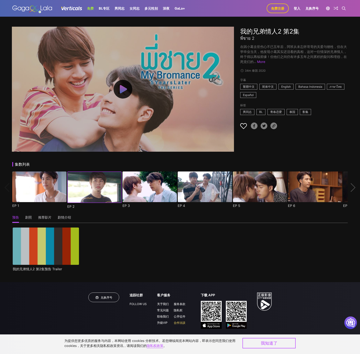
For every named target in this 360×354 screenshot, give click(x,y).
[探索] (336, 8)
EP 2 (71, 206)
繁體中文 (249, 86)
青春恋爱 (276, 112)
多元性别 (151, 8)
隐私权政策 (155, 346)
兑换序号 (312, 8)
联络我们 (163, 316)
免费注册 (277, 8)
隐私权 (178, 310)
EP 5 (236, 206)
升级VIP (162, 322)
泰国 (292, 112)
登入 (297, 8)
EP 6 (291, 206)
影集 (305, 112)
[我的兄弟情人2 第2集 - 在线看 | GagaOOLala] (32, 8)
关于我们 (163, 304)
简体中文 (268, 86)
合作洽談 (179, 322)
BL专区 (104, 8)
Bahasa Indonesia (310, 86)
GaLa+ (180, 8)
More (261, 62)
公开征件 (179, 316)
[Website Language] (328, 8)
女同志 (135, 8)
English (286, 86)
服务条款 (179, 304)
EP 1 (15, 206)
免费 (90, 8)
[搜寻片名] (344, 8)
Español (248, 95)
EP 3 (126, 206)
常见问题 (163, 310)
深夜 (166, 8)
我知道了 (269, 343)
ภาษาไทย (336, 86)
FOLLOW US (138, 304)
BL (261, 112)
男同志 (120, 8)
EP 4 (181, 206)
